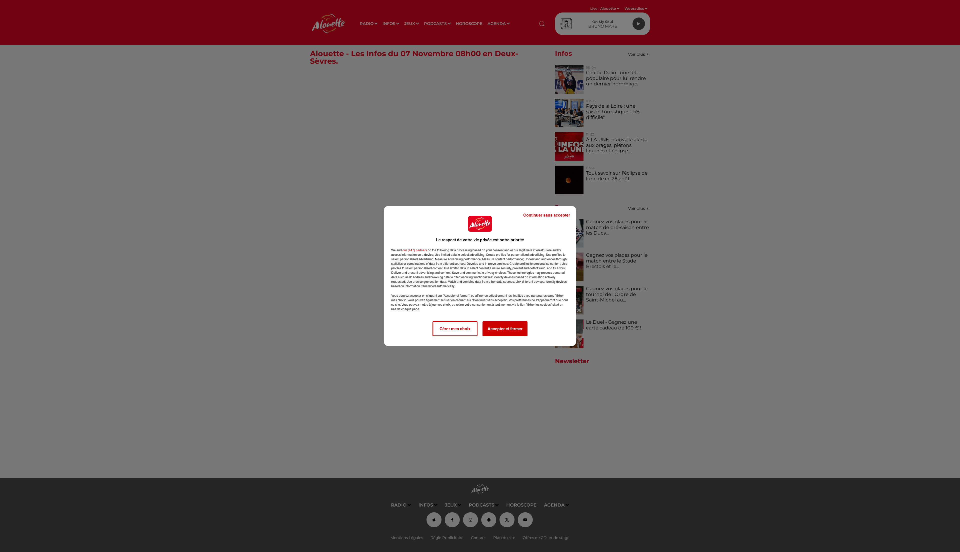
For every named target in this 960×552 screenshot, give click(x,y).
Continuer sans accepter (546, 215)
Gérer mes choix (455, 328)
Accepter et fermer (505, 328)
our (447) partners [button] (414, 250)
